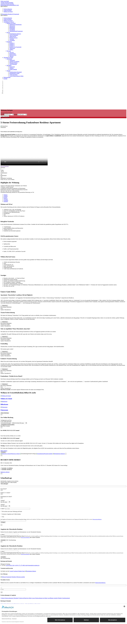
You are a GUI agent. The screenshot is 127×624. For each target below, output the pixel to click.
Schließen (3, 452)
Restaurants (12, 66)
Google (11, 571)
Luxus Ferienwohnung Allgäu (16, 76)
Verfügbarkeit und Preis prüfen (7, 424)
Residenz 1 (12, 43)
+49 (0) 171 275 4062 (20, 565)
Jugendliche (12, 29)
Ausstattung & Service (9, 22)
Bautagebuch (12, 53)
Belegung (3, 5)
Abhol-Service (12, 36)
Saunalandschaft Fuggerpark (16, 31)
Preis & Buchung (4, 116)
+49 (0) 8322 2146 (10, 565)
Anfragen (11, 5)
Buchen (7, 5)
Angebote (3, 3)
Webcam (11, 56)
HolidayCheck (21, 571)
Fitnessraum (12, 25)
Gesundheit (12, 40)
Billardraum (12, 27)
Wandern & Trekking (14, 61)
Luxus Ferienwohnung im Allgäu (39, 598)
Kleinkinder (12, 28)
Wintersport (12, 60)
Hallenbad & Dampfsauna (15, 24)
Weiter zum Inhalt (5, 1)
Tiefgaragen (12, 48)
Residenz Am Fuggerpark (15, 47)
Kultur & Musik (13, 69)
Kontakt (5, 78)
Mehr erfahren (4, 450)
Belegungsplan (12, 55)
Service (8, 32)
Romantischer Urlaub (14, 73)
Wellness (11, 68)
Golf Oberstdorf (13, 64)
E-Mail (2, 534)
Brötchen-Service (13, 37)
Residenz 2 (12, 44)
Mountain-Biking (13, 62)
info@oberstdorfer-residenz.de (32, 565)
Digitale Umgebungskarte (64, 598)
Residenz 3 (12, 45)
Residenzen (9, 41)
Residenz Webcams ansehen (18, 577)
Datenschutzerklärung (25, 537)
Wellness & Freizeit (8, 11)
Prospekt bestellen (9, 3)
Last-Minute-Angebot (53, 598)
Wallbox (11, 49)
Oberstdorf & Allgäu (8, 57)
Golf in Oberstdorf (13, 35)
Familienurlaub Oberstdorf (15, 72)
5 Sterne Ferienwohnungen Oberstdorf (9, 598)
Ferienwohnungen (8, 9)
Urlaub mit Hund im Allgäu (25, 598)
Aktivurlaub (9, 58)
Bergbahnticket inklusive (15, 33)
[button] (4, 6)
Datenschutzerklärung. (97, 519)
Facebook (15, 571)
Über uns (8, 51)
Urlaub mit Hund (7, 10)
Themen (8, 70)
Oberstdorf (8, 65)
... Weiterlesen (4, 305)
